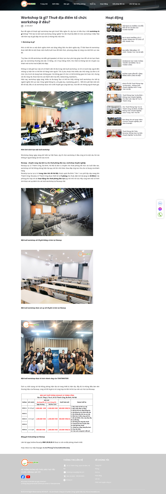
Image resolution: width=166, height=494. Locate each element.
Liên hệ (97, 479)
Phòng (97, 469)
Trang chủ (44, 4)
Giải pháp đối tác (118, 4)
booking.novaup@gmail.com (75, 472)
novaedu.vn (95, 492)
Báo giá (66, 4)
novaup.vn (69, 480)
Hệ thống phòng (79, 4)
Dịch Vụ (92, 4)
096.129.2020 (70, 476)
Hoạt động (104, 4)
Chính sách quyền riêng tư (103, 482)
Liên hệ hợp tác (134, 4)
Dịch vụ (97, 472)
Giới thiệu (55, 4)
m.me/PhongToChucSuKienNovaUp (56, 448)
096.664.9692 (80, 476)
